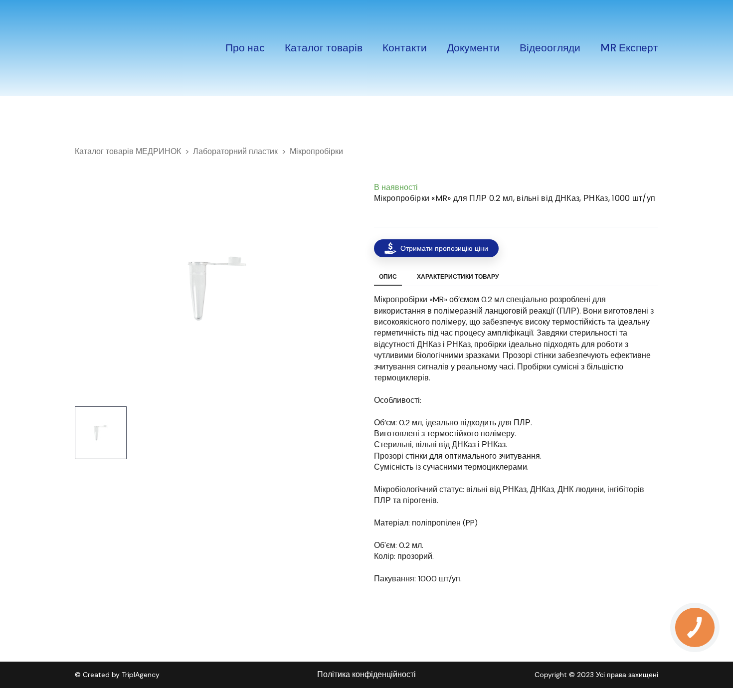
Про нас (245, 48)
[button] (436, 248)
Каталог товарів (324, 48)
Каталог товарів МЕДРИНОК (128, 151)
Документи (473, 48)
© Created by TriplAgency (117, 674)
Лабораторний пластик (235, 151)
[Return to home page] (108, 48)
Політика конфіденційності (366, 674)
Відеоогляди (550, 48)
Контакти (404, 48)
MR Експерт (629, 48)
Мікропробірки (316, 151)
